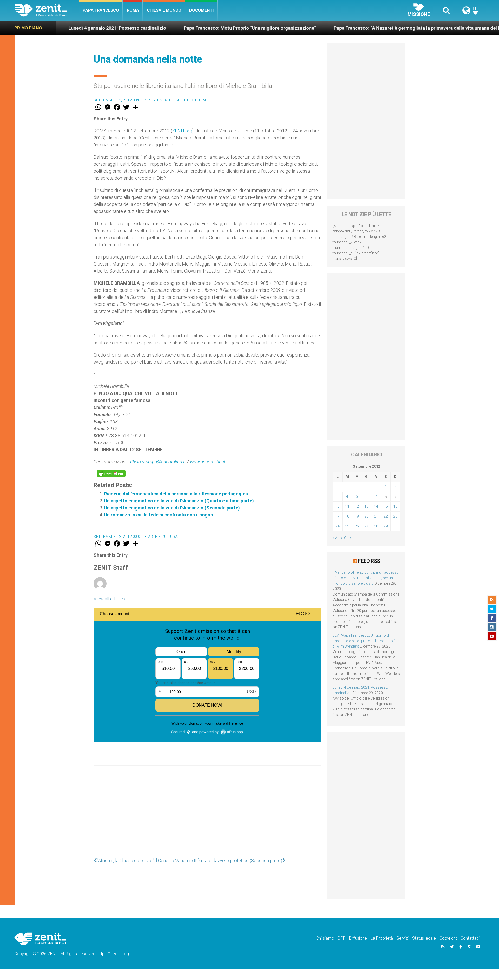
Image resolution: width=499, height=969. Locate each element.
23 (395, 516)
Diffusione (358, 938)
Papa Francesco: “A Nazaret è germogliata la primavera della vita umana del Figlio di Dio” (394, 28)
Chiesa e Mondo (164, 10)
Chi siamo (325, 938)
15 (386, 506)
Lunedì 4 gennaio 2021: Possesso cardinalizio (82, 28)
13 (366, 506)
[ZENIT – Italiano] (47, 10)
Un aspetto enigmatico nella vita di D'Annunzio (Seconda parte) (172, 508)
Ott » (347, 538)
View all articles (109, 599)
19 (357, 516)
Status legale (424, 938)
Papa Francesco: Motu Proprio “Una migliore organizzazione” (215, 28)
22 (386, 516)
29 (386, 526)
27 (366, 526)
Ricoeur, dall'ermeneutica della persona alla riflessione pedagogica (176, 493)
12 (357, 506)
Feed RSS (369, 561)
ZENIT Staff (160, 100)
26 (357, 526)
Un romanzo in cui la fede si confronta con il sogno (158, 515)
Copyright (448, 938)
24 (338, 526)
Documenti (201, 10)
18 (347, 516)
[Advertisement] (207, 809)
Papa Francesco (101, 10)
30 (395, 526)
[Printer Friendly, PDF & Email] (111, 473)
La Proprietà (382, 938)
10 (338, 506)
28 (376, 526)
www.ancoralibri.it (207, 461)
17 (338, 516)
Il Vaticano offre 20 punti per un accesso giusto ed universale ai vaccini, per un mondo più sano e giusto (366, 577)
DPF (341, 938)
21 (376, 516)
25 (347, 526)
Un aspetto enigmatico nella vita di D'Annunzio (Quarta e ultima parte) (179, 500)
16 (395, 506)
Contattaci (470, 938)
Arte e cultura (192, 100)
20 (366, 516)
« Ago (337, 538)
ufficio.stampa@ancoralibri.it (157, 461)
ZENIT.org (182, 130)
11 (347, 506)
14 (376, 506)
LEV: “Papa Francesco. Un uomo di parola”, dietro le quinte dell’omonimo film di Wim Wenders (366, 640)
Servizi (403, 938)
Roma (133, 10)
